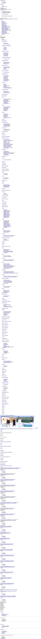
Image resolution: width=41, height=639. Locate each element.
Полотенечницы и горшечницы (8, 147)
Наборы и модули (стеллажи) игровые (9, 152)
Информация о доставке (5, 614)
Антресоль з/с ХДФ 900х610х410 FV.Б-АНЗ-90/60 (7, 497)
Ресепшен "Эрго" (6, 63)
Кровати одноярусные (7, 230)
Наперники (5, 366)
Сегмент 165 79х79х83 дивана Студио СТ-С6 (6, 572)
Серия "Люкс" (4, 22)
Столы (3, 97)
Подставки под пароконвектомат (8, 260)
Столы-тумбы (6, 283)
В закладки (3, 471)
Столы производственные (5, 278)
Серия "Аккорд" (6, 75)
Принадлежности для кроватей (8, 306)
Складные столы (4, 203)
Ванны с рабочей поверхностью (8, 251)
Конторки (3, 181)
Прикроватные (6, 108)
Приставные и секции (7, 101)
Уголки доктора (6, 154)
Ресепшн (3, 133)
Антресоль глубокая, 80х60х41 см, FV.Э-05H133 (6, 474)
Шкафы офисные (6, 215)
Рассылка (3, 633)
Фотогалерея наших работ (5, 33)
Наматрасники (4, 369)
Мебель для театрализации (7, 145)
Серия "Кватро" (6, 53)
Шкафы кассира (6, 217)
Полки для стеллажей (7, 264)
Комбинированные (6, 67)
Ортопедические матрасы (7, 362)
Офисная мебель (4, 24)
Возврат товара (4, 620)
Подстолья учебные (6, 92)
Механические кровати (7, 304)
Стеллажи (3, 233)
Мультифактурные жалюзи (5, 392)
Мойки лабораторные (7, 126)
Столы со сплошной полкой (8, 282)
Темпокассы (5, 227)
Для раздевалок (6, 314)
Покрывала (3, 372)
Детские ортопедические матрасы (8, 361)
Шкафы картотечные (7, 214)
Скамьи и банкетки (4, 23)
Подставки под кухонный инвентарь (9, 259)
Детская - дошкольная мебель (6, 136)
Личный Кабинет (4, 631)
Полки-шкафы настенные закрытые (9, 271)
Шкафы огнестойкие (7, 216)
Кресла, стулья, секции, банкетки (6, 30)
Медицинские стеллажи (5, 308)
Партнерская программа (5, 626)
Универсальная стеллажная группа (6, 57)
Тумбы (3, 244)
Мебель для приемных (5, 60)
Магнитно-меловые (6, 184)
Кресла (3, 354)
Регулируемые (6, 177)
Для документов (6, 114)
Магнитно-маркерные (7, 185)
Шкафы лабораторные (7, 124)
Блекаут (5, 380)
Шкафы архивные (6, 213)
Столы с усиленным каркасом (8, 281)
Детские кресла (4, 330)
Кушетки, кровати (4, 302)
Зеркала (5, 84)
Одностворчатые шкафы (7, 311)
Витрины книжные (6, 139)
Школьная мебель (4, 26)
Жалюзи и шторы (4, 32)
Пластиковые (6, 379)
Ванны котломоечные (7, 249)
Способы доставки (4, 6)
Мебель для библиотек (5, 131)
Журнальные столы (6, 85)
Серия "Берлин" (6, 76)
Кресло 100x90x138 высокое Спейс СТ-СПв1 (6, 544)
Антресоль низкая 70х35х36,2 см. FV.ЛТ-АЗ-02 (6, 514)
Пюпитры (5, 86)
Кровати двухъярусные (7, 231)
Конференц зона (6, 99)
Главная (3, 39)
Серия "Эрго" (6, 78)
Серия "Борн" (6, 52)
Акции (3, 627)
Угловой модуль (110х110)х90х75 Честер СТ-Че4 (7, 555)
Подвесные (5, 109)
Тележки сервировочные (7, 286)
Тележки (3, 284)
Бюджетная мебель (4, 25)
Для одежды (5, 113)
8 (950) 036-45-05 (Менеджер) (7, 12)
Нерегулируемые (6, 178)
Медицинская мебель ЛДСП (5, 318)
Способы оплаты (4, 615)
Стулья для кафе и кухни (5, 335)
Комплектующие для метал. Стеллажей (9, 235)
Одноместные (6, 173)
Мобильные (5, 110)
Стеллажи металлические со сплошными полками (11, 276)
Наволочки (5, 365)
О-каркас (5, 48)
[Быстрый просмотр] (2, 528)
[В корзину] (0, 528)
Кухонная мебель (4, 127)
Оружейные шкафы (6, 220)
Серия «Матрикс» (6, 79)
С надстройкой (6, 100)
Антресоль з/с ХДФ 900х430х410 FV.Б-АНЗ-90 (6, 491)
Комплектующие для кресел (5, 341)
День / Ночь (5, 388)
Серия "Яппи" (6, 55)
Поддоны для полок (6, 263)
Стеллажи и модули (6, 143)
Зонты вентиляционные (7, 255)
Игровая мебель (4, 149)
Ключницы (5, 239)
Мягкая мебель (4, 156)
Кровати (3, 406)
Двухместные (6, 174)
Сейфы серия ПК (6, 221)
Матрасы (3, 359)
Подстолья (3, 191)
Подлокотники (6, 344)
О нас (2, 5)
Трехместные (6, 351)
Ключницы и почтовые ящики (5, 237)
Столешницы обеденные (5, 195)
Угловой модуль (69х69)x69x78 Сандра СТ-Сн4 (6, 561)
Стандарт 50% (6, 387)
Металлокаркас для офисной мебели (6, 45)
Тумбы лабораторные (7, 125)
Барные (5, 193)
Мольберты (3, 188)
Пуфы (3, 356)
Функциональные (6, 107)
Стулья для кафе (4, 197)
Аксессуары (3, 82)
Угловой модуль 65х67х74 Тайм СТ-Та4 (5, 578)
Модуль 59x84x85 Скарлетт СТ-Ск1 (5, 533)
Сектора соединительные (7, 117)
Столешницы (3, 134)
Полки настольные (6, 268)
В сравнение (4, 472)
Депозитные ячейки (6, 226)
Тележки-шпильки (6, 287)
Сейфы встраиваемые (7, 224)
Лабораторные (6, 102)
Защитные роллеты (4, 390)
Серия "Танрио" (6, 54)
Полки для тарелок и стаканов (8, 265)
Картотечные (6, 115)
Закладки (3, 632)
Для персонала (6, 43)
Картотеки (5, 313)
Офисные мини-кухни (4, 94)
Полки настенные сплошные (8, 267)
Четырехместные (6, 352)
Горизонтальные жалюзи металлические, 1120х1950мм (7, 596)
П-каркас (5, 49)
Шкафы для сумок (6, 211)
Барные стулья (4, 333)
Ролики (5, 345)
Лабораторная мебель (5, 122)
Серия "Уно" (6, 77)
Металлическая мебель (5, 28)
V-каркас (5, 47)
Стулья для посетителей (5, 327)
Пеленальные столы (7, 103)
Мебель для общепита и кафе (6, 27)
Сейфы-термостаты (4, 299)
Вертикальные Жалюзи (5, 377)
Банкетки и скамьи (4, 338)
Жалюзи (3, 412)
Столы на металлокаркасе (5, 89)
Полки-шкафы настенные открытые (9, 272)
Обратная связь (4, 619)
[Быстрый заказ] (1, 528)
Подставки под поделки (7, 146)
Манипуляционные (6, 295)
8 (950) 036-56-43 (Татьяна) (6, 11)
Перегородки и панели (5, 65)
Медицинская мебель (5, 29)
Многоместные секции (5, 332)
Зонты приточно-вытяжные (8, 256)
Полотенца (3, 374)
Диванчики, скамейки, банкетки (8, 140)
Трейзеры (5, 315)
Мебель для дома (4, 404)
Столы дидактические (7, 142)
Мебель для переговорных (5, 70)
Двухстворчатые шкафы (7, 312)
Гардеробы (3, 21)
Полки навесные (4, 120)
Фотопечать (3, 395)
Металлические (6, 381)
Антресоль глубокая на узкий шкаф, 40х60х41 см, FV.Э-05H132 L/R (9, 468)
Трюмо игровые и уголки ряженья (8, 153)
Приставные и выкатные (7, 106)
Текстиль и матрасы (4, 357)
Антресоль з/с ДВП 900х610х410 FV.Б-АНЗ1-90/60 (7, 485)
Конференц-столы (6, 72)
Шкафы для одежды (6, 212)
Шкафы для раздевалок (7, 210)
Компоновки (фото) (4, 41)
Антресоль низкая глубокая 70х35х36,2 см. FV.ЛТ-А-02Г (8, 520)
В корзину (2, 481)
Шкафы (3, 288)
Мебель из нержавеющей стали (6, 246)
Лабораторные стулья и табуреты (6, 301)
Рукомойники (6, 252)
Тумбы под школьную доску (5, 170)
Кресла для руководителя (5, 324)
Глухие (5, 68)
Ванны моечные (6, 250)
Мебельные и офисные (7, 223)
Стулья (3, 161)
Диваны (3, 349)
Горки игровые (4, 164)
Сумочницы (3, 241)
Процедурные (6, 296)
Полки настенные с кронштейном (8, 266)
